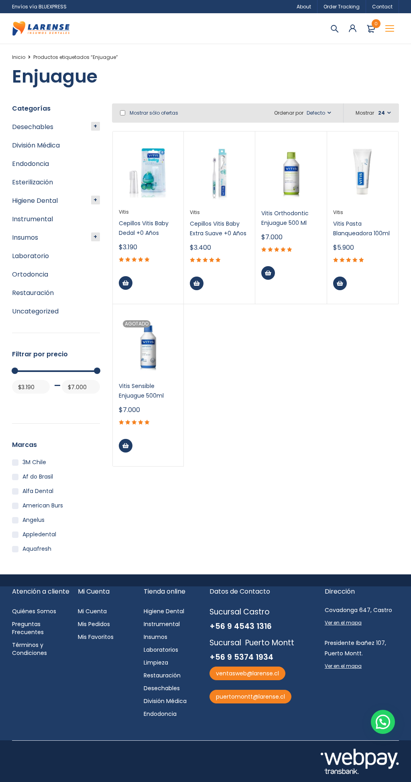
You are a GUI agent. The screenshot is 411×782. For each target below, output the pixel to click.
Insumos (25, 237)
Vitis (124, 211)
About (304, 6)
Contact (382, 6)
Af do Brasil (37, 477)
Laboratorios (161, 650)
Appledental (39, 534)
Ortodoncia (30, 274)
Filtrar (19, 402)
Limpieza (156, 663)
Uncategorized (35, 311)
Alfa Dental (37, 491)
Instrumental (32, 219)
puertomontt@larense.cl (250, 697)
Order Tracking (342, 6)
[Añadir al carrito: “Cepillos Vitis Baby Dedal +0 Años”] (125, 283)
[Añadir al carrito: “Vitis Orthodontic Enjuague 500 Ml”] (268, 273)
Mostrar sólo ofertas (153, 112)
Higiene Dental (35, 200)
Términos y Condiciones (29, 649)
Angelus (33, 520)
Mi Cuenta (92, 611)
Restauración (33, 292)
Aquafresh (36, 549)
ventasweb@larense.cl (247, 673)
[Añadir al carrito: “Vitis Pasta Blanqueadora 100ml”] (340, 283)
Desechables (32, 126)
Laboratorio (30, 256)
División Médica (36, 145)
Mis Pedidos (94, 624)
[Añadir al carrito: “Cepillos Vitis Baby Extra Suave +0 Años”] (196, 283)
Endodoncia (30, 163)
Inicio (18, 57)
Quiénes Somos (34, 611)
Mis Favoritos (96, 637)
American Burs (42, 505)
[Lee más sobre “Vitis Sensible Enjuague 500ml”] (125, 446)
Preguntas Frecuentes (28, 628)
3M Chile (34, 462)
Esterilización (32, 182)
